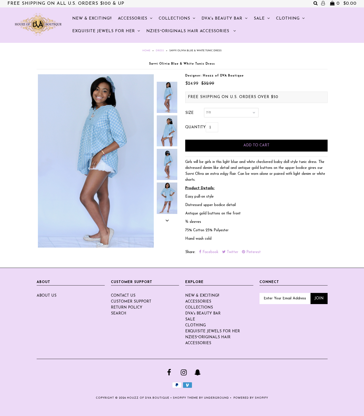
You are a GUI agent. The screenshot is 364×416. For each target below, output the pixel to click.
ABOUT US (46, 296)
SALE (259, 19)
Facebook (209, 252)
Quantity (195, 127)
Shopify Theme (185, 398)
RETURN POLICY (126, 308)
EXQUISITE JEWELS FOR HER (103, 31)
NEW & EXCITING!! (92, 19)
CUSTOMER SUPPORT (131, 302)
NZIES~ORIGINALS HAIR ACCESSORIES (188, 31)
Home (146, 50)
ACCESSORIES (132, 19)
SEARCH (118, 313)
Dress (160, 50)
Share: (190, 252)
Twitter (232, 252)
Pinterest (253, 252)
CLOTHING (288, 19)
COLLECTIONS (174, 19)
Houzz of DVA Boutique (148, 398)
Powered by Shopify (251, 398)
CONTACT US (123, 296)
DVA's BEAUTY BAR (222, 19)
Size (189, 113)
